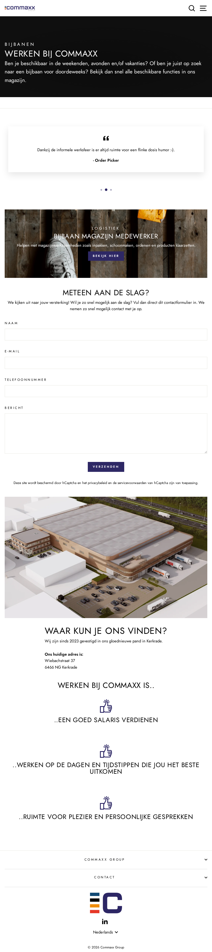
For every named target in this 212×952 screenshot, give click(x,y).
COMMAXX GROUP (104, 859)
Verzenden (106, 466)
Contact (104, 877)
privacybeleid (97, 482)
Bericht (14, 407)
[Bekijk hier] (106, 243)
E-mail (12, 351)
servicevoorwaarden (132, 482)
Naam (11, 323)
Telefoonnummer (26, 379)
